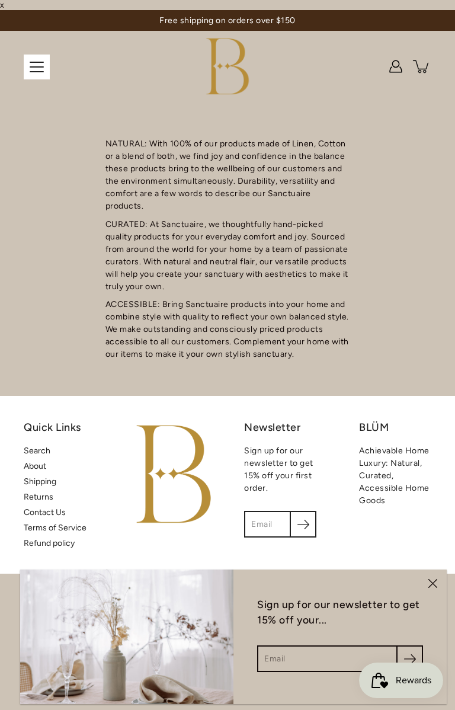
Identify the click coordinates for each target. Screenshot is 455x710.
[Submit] (409, 658)
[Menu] (37, 67)
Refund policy (49, 543)
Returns (38, 497)
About (35, 466)
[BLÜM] (228, 66)
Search (37, 451)
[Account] (395, 66)
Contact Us (45, 512)
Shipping (40, 481)
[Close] (432, 584)
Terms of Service (55, 528)
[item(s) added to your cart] (421, 66)
